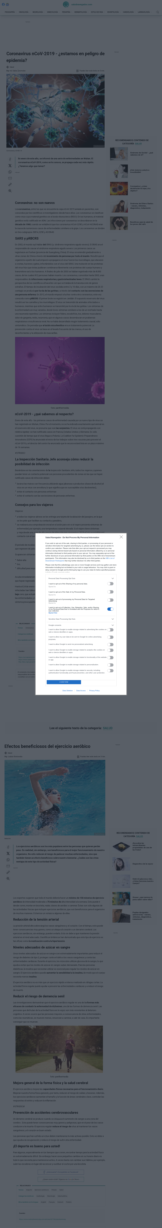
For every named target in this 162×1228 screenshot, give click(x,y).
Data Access (81, 691)
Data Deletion (67, 691)
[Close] (122, 537)
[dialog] (81, 614)
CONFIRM (64, 682)
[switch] (110, 583)
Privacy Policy (94, 691)
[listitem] (81, 578)
